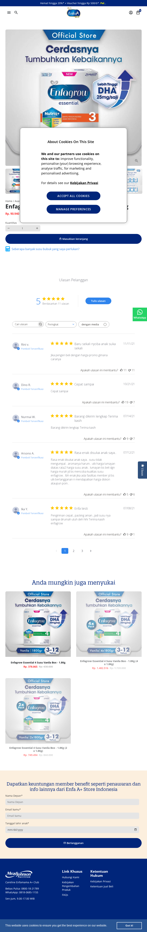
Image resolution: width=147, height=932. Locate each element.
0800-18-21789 (30, 888)
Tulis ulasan (98, 301)
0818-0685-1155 (28, 892)
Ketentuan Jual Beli (101, 886)
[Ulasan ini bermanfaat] (121, 370)
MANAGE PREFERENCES (73, 209)
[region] (73, 175)
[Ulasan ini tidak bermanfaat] (129, 370)
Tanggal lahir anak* (17, 823)
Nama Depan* (14, 795)
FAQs (65, 895)
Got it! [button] (129, 925)
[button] (108, 925)
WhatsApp (140, 317)
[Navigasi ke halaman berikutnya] (90, 551)
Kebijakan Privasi (100, 881)
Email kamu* (13, 809)
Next (137, 98)
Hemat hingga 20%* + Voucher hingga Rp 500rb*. (82, 3)
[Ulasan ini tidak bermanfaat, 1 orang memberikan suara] (131, 534)
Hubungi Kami (70, 877)
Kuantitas (11, 222)
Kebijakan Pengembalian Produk (70, 886)
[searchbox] (24, 324)
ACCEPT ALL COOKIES (73, 196)
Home (8, 201)
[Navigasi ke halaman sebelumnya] (56, 551)
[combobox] (61, 324)
